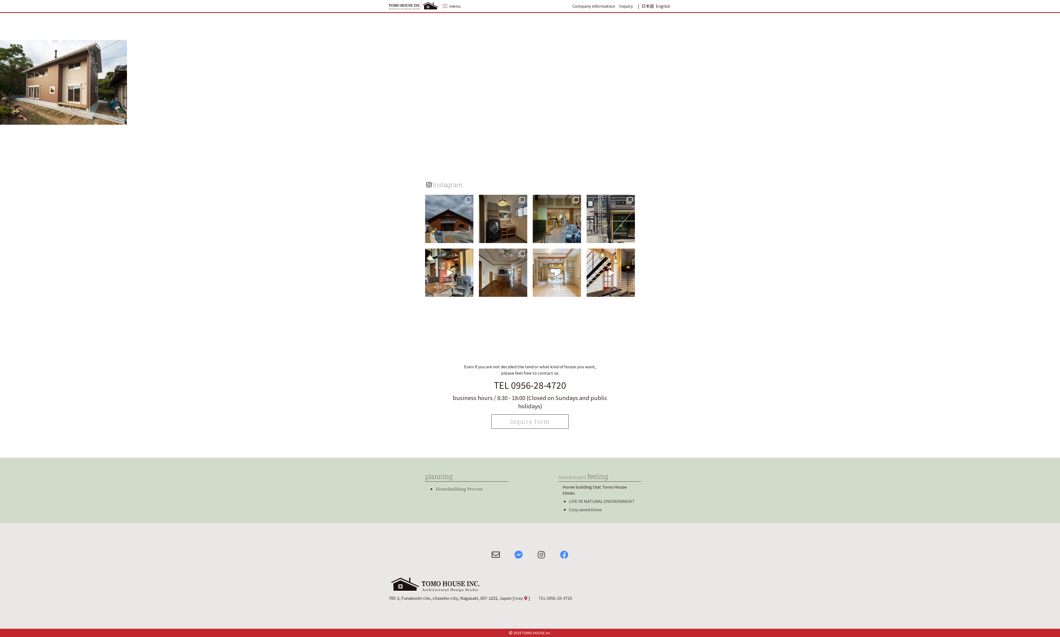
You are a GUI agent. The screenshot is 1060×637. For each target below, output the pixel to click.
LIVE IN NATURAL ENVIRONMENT (602, 501)
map (518, 598)
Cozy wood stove (585, 509)
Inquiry (626, 6)
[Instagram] (468, 238)
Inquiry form (530, 421)
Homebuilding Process (459, 489)
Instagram (448, 184)
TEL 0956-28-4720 (530, 385)
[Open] (449, 219)
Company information (594, 6)
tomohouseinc (448, 200)
